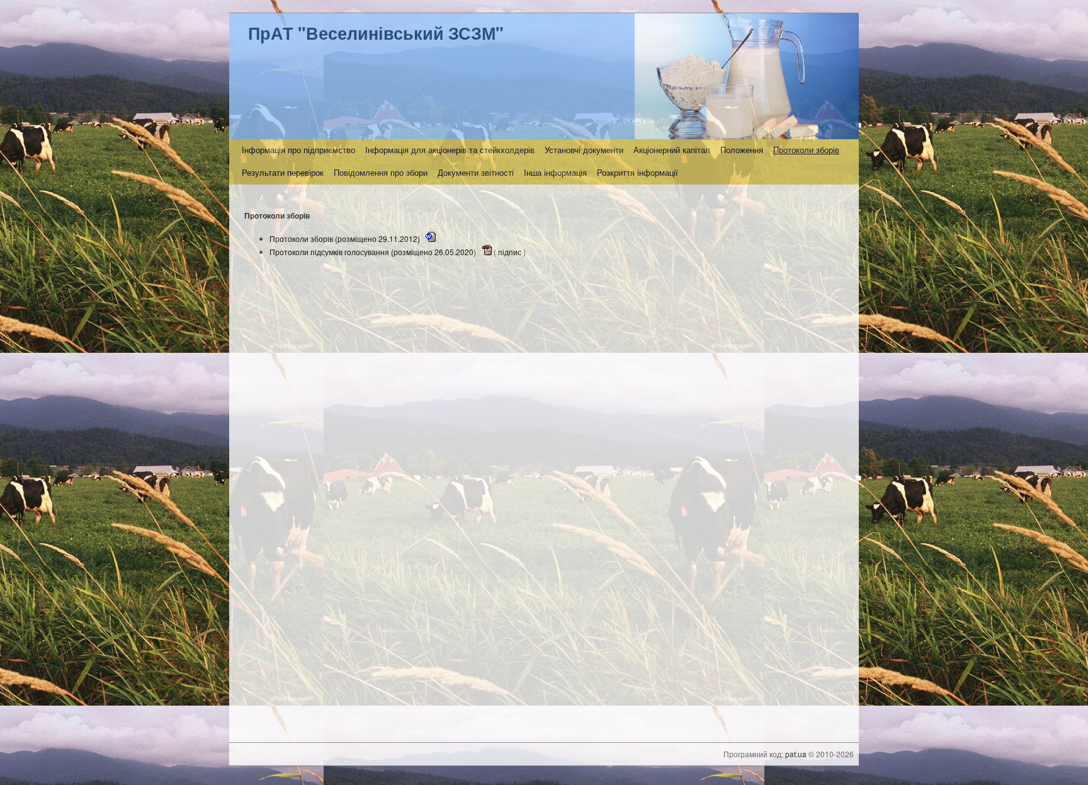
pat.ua (796, 753)
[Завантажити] (431, 238)
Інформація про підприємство (298, 150)
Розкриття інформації (637, 173)
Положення (741, 150)
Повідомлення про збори (381, 173)
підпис (509, 251)
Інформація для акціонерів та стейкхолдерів (450, 150)
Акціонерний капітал (671, 150)
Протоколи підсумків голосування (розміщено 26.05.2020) (373, 251)
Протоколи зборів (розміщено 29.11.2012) (345, 238)
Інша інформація (555, 173)
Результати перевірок (283, 173)
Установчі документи (584, 150)
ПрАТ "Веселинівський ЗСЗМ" (376, 33)
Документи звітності (476, 173)
